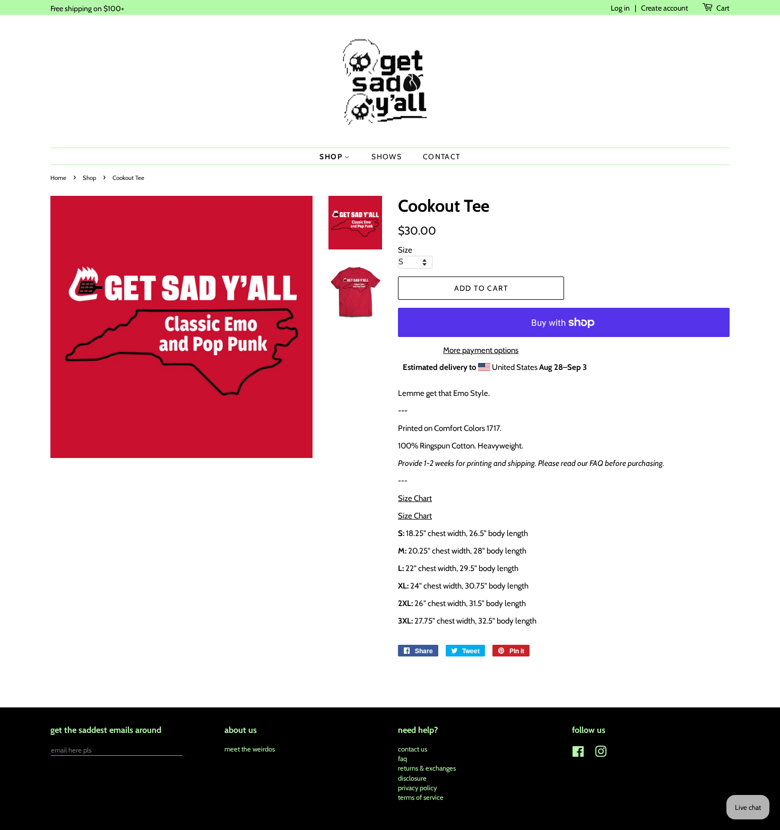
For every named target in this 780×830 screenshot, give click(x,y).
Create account (664, 7)
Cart (723, 7)
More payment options (480, 350)
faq (402, 759)
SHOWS (386, 156)
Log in (620, 7)
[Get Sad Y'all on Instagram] (600, 754)
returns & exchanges (427, 768)
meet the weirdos (249, 749)
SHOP (331, 156)
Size (405, 250)
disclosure (412, 778)
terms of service (421, 797)
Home (58, 177)
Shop (89, 177)
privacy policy (417, 788)
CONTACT (442, 156)
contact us (412, 749)
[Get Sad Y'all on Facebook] (578, 754)
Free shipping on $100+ (87, 8)
